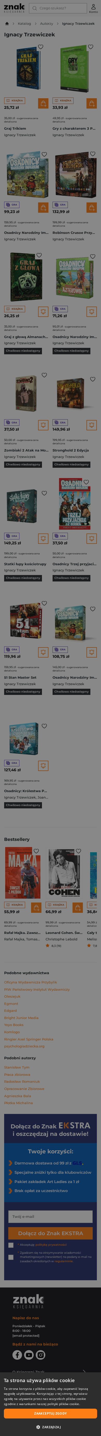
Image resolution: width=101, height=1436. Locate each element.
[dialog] (50, 1404)
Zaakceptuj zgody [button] (50, 1413)
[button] (50, 1427)
